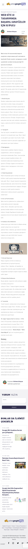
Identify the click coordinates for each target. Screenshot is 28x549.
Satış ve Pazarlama (21, 526)
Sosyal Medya (8, 527)
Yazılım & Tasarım (11, 12)
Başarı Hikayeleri (15, 529)
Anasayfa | (4, 12)
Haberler (22, 529)
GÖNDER (14, 407)
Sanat (13, 526)
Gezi (3, 527)
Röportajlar (6, 529)
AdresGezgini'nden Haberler (19, 527)
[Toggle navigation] (3, 4)
